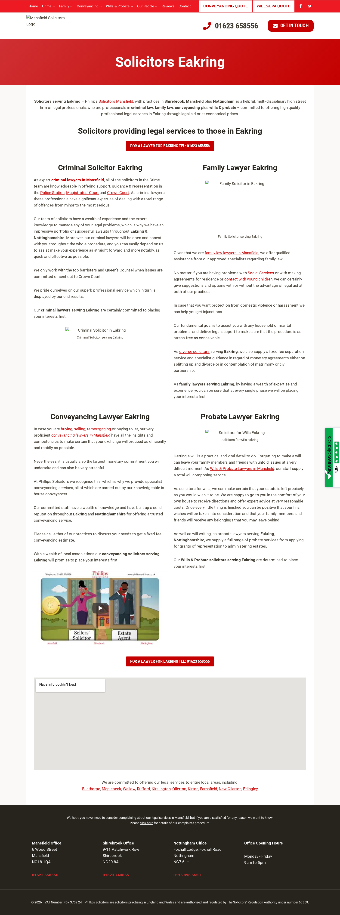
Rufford (143, 788)
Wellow (129, 788)
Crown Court (118, 192)
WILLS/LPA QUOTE (274, 6)
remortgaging (99, 429)
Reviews (168, 6)
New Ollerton (230, 788)
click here (146, 823)
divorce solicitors (194, 351)
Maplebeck (111, 788)
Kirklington (161, 788)
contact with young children (248, 279)
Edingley (250, 788)
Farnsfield (208, 788)
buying (66, 429)
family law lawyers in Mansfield (232, 252)
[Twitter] (310, 6)
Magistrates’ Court (82, 192)
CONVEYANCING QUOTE (225, 6)
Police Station (52, 192)
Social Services (261, 273)
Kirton (193, 788)
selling (79, 429)
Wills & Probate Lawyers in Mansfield (242, 468)
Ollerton (179, 788)
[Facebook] (301, 6)
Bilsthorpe (91, 788)
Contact (185, 6)
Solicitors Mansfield (116, 101)
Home (33, 6)
